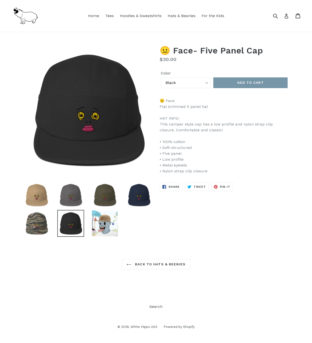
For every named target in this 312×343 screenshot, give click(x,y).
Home (93, 15)
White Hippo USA (144, 327)
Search (156, 306)
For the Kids (213, 15)
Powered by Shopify (179, 327)
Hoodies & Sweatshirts (141, 15)
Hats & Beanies (181, 15)
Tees (109, 15)
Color (166, 73)
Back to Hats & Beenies (159, 264)
